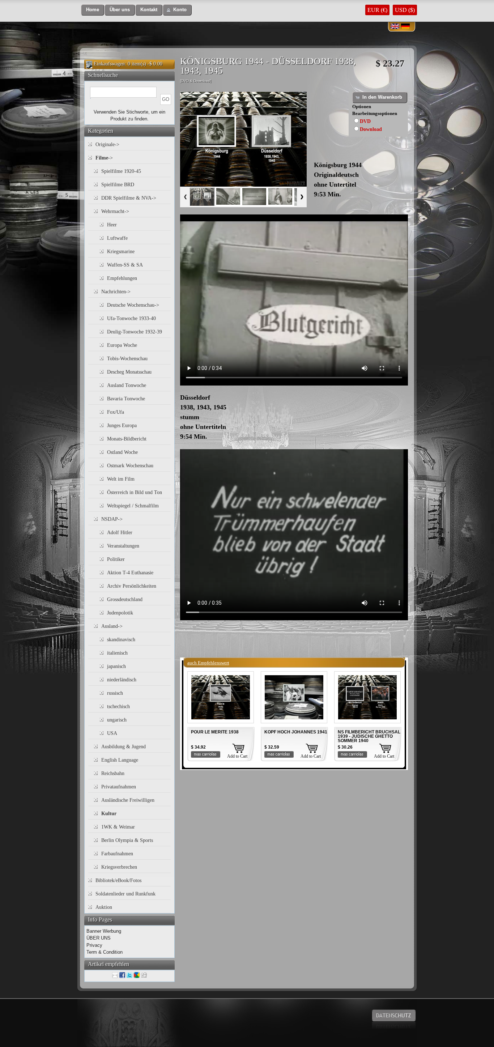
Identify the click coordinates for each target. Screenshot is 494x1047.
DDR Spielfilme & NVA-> (128, 198)
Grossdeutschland (124, 599)
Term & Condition (104, 952)
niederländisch (121, 679)
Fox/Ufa (115, 412)
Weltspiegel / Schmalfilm (133, 505)
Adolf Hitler (119, 532)
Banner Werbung (103, 931)
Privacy (94, 945)
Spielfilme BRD (117, 184)
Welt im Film (121, 479)
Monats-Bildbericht (126, 439)
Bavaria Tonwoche (126, 398)
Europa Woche (122, 345)
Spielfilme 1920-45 (121, 171)
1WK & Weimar (118, 827)
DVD (365, 121)
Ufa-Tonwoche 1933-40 (131, 318)
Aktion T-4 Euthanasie (130, 572)
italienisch (117, 653)
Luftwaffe (117, 238)
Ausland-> (112, 626)
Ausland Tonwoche (126, 385)
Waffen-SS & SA (125, 265)
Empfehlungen (122, 278)
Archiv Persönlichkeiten (131, 586)
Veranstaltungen (123, 546)
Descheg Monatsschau (129, 372)
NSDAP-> (112, 519)
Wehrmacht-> (115, 211)
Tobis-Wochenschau (127, 358)
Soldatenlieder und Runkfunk (125, 894)
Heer (112, 224)
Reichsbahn (112, 773)
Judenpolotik (120, 613)
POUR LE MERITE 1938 (215, 732)
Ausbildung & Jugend (123, 746)
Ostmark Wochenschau (130, 465)
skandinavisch (121, 639)
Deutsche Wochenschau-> (133, 305)
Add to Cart (237, 756)
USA (112, 733)
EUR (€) (377, 10)
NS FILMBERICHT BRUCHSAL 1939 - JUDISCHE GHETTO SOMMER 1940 (369, 736)
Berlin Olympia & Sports (127, 840)
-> (104, 158)
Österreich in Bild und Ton (134, 492)
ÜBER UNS (98, 938)
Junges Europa (122, 425)
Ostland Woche (122, 452)
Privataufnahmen (118, 786)
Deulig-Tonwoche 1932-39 (134, 332)
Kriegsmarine (121, 251)
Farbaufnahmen (117, 853)
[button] (92, 10)
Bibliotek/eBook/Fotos (118, 880)
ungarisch (117, 720)
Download (371, 129)
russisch (115, 693)
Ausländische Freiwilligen (127, 800)
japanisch (116, 666)
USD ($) (405, 10)
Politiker (116, 559)
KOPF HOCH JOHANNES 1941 (295, 732)
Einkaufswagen (109, 64)
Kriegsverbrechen (119, 867)
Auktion (103, 907)
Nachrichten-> (116, 291)
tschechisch (118, 706)
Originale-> (107, 144)
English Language (119, 760)
